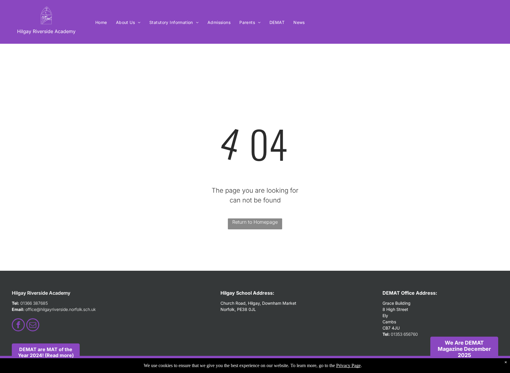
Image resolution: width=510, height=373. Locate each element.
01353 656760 (404, 334)
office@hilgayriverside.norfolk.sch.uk (60, 309)
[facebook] (18, 325)
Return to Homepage (255, 222)
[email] (32, 325)
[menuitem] (101, 22)
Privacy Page (348, 365)
